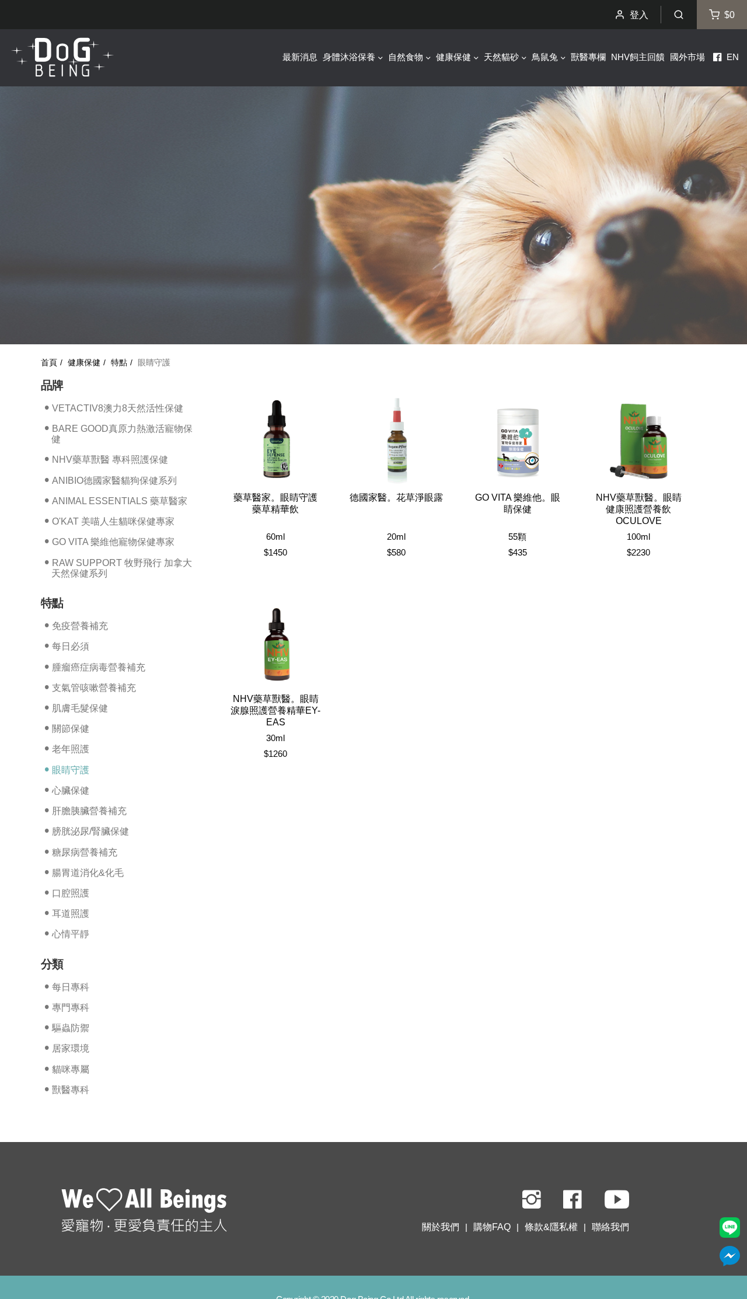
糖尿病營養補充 (84, 852)
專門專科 (70, 1007)
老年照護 (70, 749)
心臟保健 (70, 790)
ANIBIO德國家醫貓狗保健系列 (114, 480)
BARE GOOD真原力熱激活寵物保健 (122, 434)
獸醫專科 (70, 1090)
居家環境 (70, 1048)
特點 (119, 362)
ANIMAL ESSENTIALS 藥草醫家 (119, 501)
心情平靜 (70, 934)
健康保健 (84, 362)
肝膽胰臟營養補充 (89, 811)
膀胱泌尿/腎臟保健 (90, 831)
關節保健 (70, 729)
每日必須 (70, 646)
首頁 (49, 362)
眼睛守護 (70, 770)
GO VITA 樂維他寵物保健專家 (113, 542)
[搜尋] (678, 14)
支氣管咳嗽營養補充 (94, 688)
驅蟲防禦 (70, 1028)
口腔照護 (70, 893)
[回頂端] (144, 1211)
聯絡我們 (610, 1227)
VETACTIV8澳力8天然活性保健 (117, 408)
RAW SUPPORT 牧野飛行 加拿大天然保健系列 (121, 567)
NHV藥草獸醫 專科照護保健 (110, 460)
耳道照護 (70, 914)
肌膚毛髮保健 (80, 708)
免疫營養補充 (80, 626)
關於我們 (440, 1227)
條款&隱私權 (551, 1227)
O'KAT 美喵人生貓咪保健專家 (113, 521)
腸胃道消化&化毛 (88, 873)
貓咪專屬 (70, 1069)
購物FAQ (492, 1227)
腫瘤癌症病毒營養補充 (98, 667)
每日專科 (70, 986)
